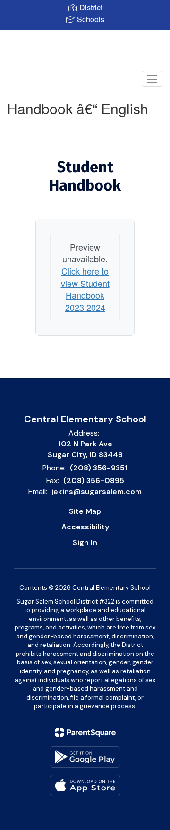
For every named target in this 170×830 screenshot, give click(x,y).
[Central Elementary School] (85, 53)
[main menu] (152, 79)
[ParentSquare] (85, 732)
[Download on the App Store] (85, 785)
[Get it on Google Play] (85, 757)
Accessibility (85, 527)
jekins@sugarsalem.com (96, 491)
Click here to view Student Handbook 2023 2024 (85, 289)
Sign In (85, 542)
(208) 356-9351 (99, 468)
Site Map (85, 511)
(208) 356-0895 (93, 481)
